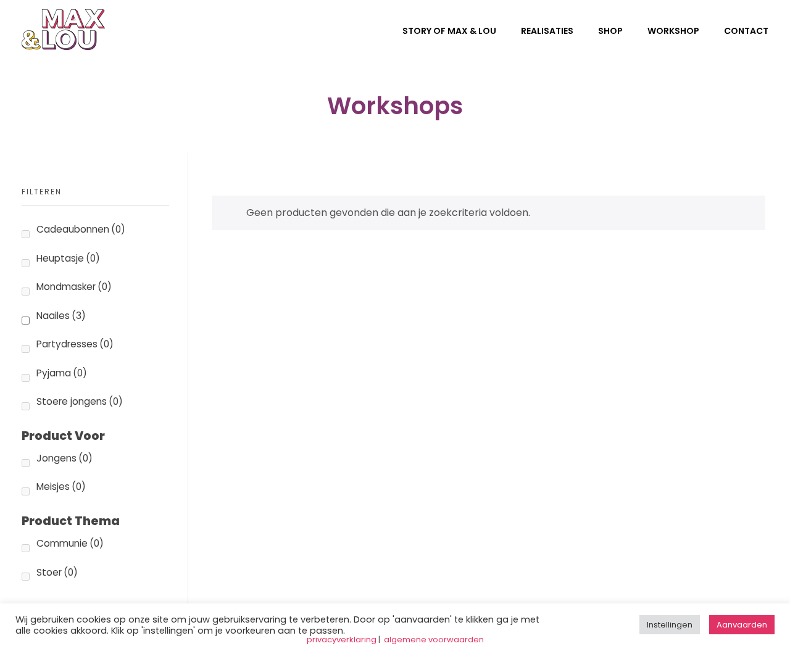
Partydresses (75, 343)
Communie (70, 543)
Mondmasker (74, 286)
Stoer (57, 572)
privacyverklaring (341, 639)
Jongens (64, 458)
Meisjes (61, 486)
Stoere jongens (79, 401)
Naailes (61, 315)
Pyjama (61, 372)
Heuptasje (68, 258)
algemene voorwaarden (434, 639)
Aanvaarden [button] (742, 625)
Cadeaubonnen (80, 229)
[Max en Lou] (63, 29)
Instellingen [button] (669, 625)
